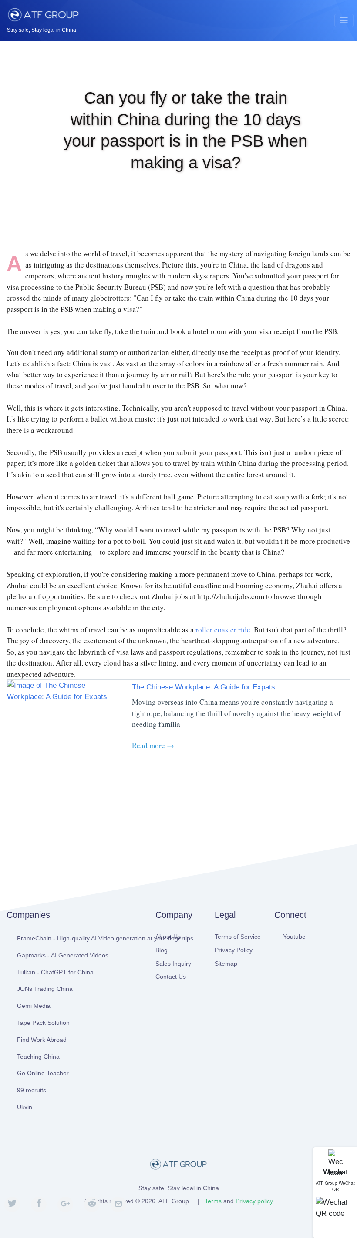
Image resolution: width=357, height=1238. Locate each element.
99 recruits (31, 1090)
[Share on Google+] (65, 1204)
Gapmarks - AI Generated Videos (62, 955)
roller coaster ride (222, 630)
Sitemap (226, 963)
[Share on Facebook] (39, 1204)
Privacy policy (254, 1201)
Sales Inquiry (173, 963)
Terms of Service (238, 936)
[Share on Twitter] (12, 1204)
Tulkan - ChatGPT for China (55, 972)
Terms (213, 1201)
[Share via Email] (118, 1204)
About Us (168, 936)
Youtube (294, 936)
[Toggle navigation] (344, 20)
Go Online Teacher (43, 1073)
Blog (161, 950)
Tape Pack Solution (43, 1022)
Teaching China (38, 1056)
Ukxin (24, 1107)
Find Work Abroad (42, 1039)
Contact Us (170, 976)
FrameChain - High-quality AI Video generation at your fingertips (79, 938)
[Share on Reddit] (92, 1204)
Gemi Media (34, 1005)
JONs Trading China (45, 988)
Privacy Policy (234, 950)
